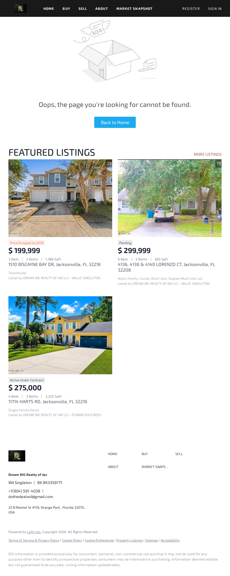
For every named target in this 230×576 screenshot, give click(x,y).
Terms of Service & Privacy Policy (33, 540)
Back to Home (115, 122)
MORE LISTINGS (208, 154)
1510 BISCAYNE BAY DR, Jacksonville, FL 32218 (54, 264)
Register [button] (191, 8)
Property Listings (129, 540)
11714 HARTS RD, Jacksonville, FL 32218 (47, 401)
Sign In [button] (215, 8)
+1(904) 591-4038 (24, 490)
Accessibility (170, 540)
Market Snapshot (134, 8)
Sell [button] (83, 8)
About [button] (101, 8)
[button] (20, 8)
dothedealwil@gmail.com (30, 496)
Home (48, 8)
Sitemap (151, 540)
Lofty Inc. (34, 532)
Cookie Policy (72, 540)
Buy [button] (66, 8)
